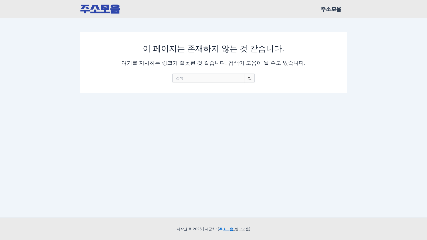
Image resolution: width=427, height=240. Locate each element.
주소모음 (331, 9)
